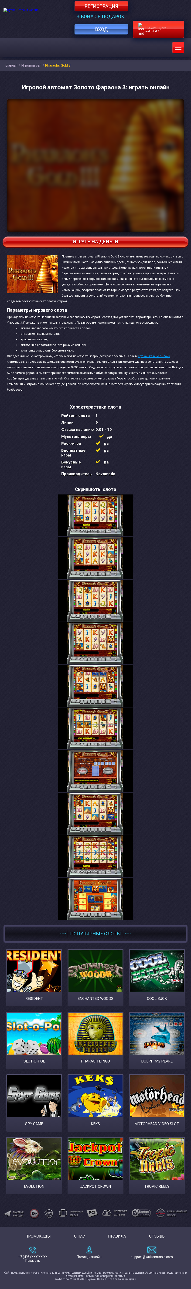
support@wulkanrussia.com (152, 1257)
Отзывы (157, 1236)
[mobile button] (178, 47)
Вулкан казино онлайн (154, 356)
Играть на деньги (95, 241)
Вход (101, 29)
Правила (117, 1236)
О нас (79, 1236)
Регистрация (101, 6)
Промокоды (38, 1236)
